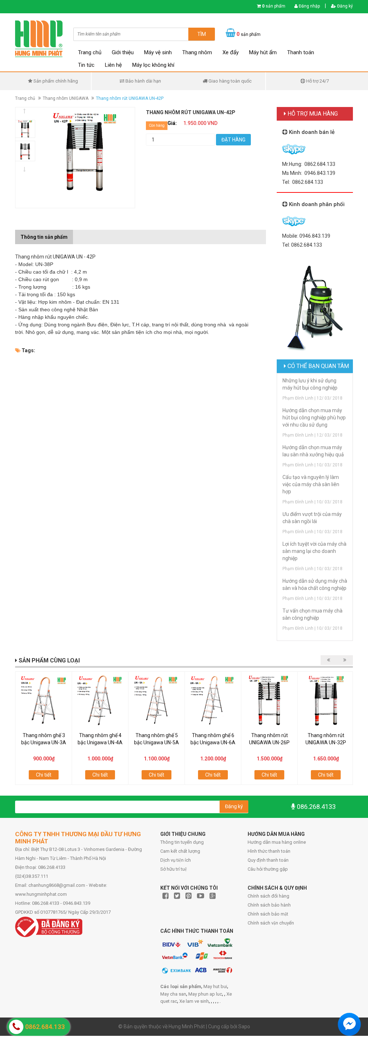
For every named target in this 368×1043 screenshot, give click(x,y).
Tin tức (86, 65)
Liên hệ (113, 65)
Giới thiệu (123, 52)
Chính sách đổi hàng (268, 896)
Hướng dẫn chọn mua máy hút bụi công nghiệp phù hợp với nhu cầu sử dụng (314, 418)
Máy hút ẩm (263, 52)
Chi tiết (43, 775)
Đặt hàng (233, 140)
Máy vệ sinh (158, 52)
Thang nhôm (197, 52)
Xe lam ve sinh (194, 1001)
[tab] (78, 233)
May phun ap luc (205, 994)
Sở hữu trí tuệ (173, 869)
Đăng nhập (309, 6)
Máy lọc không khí (153, 65)
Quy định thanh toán (268, 860)
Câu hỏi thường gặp (268, 869)
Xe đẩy (230, 52)
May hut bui (215, 986)
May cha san (173, 994)
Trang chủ (89, 52)
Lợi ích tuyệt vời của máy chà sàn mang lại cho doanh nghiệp (314, 551)
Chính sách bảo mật (268, 914)
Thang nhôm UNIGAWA (65, 98)
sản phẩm (273, 6)
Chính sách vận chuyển (271, 923)
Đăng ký (344, 6)
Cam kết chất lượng (180, 851)
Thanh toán (300, 52)
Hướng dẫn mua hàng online (277, 842)
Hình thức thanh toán (269, 851)
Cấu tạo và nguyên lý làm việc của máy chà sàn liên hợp (310, 484)
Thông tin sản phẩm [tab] (44, 237)
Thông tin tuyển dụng (182, 842)
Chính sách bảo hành (269, 905)
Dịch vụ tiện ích (175, 860)
